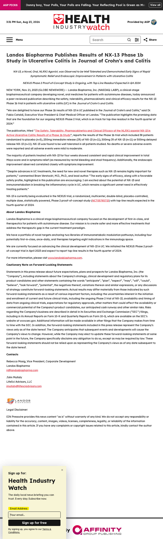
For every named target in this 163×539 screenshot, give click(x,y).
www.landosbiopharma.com (65, 257)
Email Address (18, 508)
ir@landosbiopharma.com (22, 370)
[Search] (129, 39)
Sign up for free (34, 523)
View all (155, 5)
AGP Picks (10, 5)
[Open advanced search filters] (137, 39)
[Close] (62, 469)
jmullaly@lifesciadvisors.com (24, 386)
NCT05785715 (100, 200)
